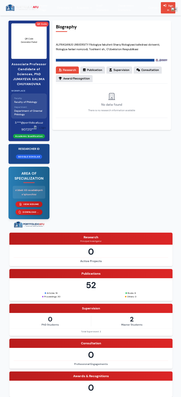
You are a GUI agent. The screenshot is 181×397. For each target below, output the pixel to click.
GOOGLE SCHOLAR (29, 156)
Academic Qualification (29, 136)
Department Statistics (126, 8)
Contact (153, 8)
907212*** (29, 129)
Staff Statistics (102, 8)
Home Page (43, 8)
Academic (83, 8)
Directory (63, 8)
